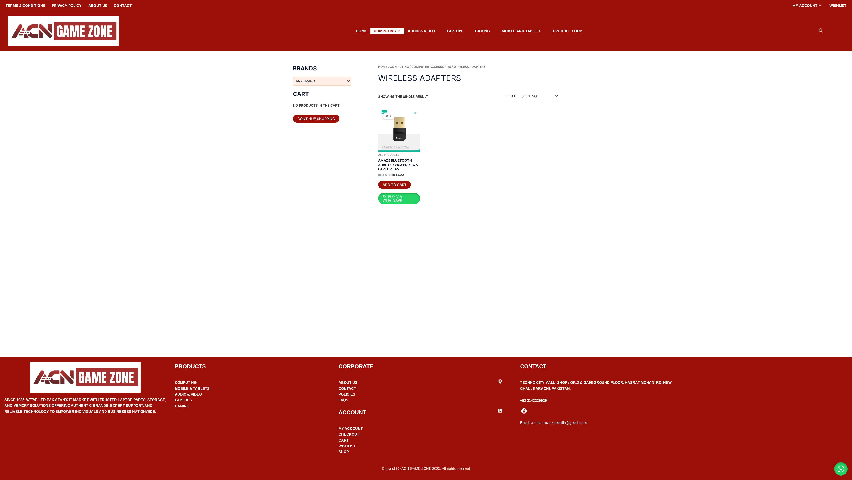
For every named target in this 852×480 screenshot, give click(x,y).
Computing (385, 31)
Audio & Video (421, 31)
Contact (123, 5)
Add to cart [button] (394, 184)
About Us (97, 5)
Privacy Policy (67, 5)
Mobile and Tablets (521, 31)
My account (805, 5)
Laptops (455, 31)
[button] (820, 31)
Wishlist (837, 5)
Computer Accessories (431, 66)
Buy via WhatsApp (392, 198)
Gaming (482, 31)
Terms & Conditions (25, 5)
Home (361, 31)
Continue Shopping (316, 118)
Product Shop (567, 31)
